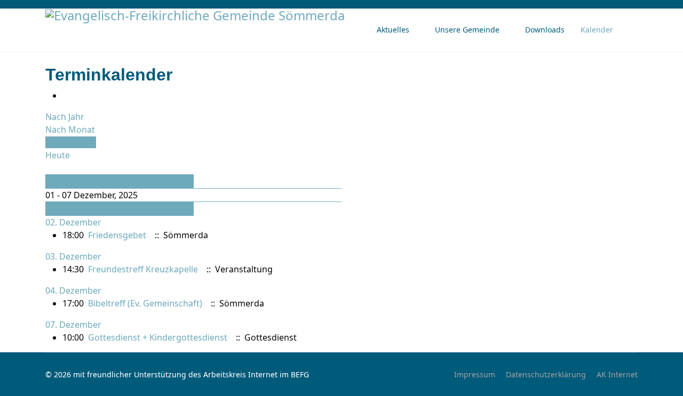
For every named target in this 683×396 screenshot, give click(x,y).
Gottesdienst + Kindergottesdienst (157, 337)
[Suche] (48, 168)
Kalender (597, 30)
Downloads (545, 30)
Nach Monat (70, 129)
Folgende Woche (79, 209)
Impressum (474, 374)
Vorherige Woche (81, 181)
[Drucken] (65, 95)
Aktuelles (393, 30)
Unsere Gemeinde (467, 30)
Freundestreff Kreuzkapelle (143, 269)
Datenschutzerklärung (546, 374)
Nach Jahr (64, 117)
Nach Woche (70, 142)
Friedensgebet (117, 235)
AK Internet (617, 374)
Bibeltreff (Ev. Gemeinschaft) (145, 303)
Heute (57, 155)
